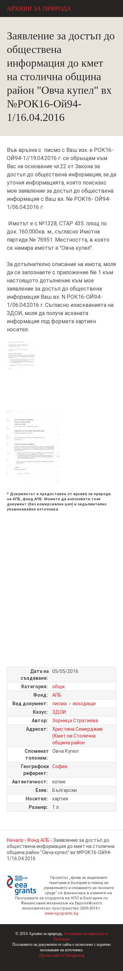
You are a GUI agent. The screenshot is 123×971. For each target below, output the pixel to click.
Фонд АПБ (38, 840)
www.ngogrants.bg (61, 913)
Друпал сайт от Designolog (61, 955)
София (59, 766)
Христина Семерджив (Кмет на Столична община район (77, 735)
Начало (15, 840)
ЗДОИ (59, 712)
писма (59, 703)
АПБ (57, 695)
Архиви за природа (39, 8)
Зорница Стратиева (75, 720)
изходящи (84, 703)
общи (58, 686)
